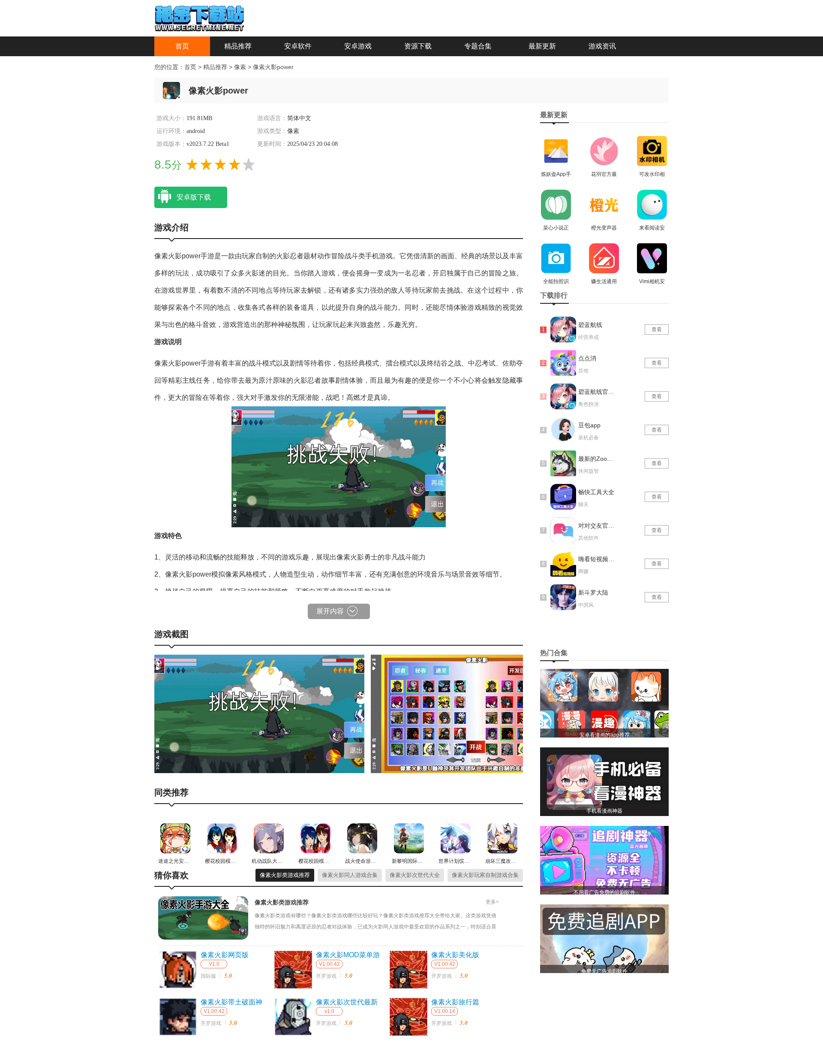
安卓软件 (298, 46)
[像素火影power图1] (259, 713)
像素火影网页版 (225, 954)
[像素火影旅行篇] (408, 1017)
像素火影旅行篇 (455, 1002)
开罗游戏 (326, 976)
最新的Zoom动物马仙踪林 (597, 458)
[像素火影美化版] (408, 969)
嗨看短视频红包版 (597, 559)
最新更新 (542, 46)
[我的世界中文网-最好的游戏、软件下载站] (199, 17)
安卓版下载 (194, 197)
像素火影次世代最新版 (347, 1002)
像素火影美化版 (455, 954)
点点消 (587, 358)
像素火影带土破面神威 (231, 1002)
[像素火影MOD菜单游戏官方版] (293, 969)
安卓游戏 (358, 46)
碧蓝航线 (590, 324)
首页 (182, 46)
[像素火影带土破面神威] (178, 1017)
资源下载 (418, 46)
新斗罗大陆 (593, 592)
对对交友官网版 (597, 525)
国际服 (208, 976)
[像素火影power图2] (476, 713)
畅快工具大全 (596, 492)
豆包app (589, 425)
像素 (241, 66)
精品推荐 (238, 46)
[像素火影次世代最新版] (293, 1017)
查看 (657, 329)
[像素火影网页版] (178, 969)
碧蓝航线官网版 (597, 391)
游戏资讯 (602, 46)
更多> (492, 902)
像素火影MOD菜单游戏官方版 (348, 955)
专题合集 (478, 46)
